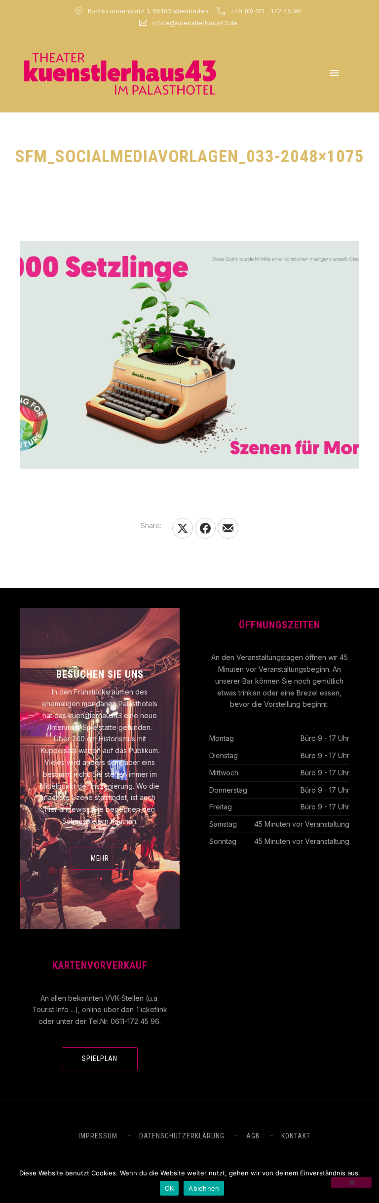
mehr (100, 858)
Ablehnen (204, 1188)
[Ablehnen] (351, 1182)
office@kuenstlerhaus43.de (194, 23)
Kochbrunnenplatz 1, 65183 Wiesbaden (148, 11)
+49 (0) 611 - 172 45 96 (265, 11)
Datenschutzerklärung (182, 1136)
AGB (253, 1136)
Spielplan (99, 1058)
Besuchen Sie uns (100, 674)
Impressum (97, 1136)
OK (169, 1188)
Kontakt (295, 1136)
